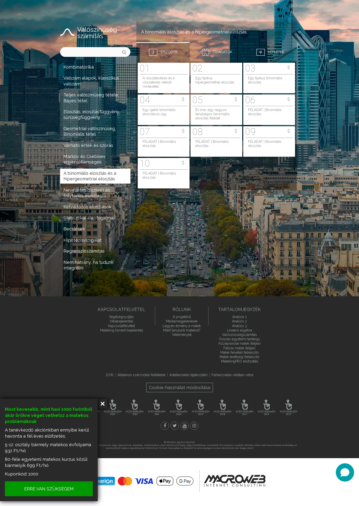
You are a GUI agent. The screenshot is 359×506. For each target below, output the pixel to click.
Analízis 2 (239, 321)
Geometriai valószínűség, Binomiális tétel (89, 131)
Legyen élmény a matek (182, 326)
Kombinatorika (78, 67)
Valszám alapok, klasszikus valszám (91, 80)
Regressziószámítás (84, 251)
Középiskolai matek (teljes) (240, 343)
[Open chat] (345, 472)
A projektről (182, 317)
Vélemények (182, 335)
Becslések (74, 228)
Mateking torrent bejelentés (121, 330)
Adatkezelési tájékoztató (188, 375)
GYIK (110, 375)
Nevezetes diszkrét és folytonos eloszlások (86, 192)
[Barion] (144, 481)
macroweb (234, 480)
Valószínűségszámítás (239, 335)
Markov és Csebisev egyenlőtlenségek (84, 159)
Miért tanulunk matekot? (182, 330)
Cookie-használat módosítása (179, 387)
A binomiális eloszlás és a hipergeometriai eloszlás (89, 176)
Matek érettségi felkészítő (239, 357)
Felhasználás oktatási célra (232, 375)
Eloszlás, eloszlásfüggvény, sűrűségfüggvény (91, 114)
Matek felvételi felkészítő (239, 352)
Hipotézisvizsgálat (82, 240)
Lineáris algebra (239, 330)
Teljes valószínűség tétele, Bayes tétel (91, 97)
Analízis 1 (239, 317)
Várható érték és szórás (88, 145)
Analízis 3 (239, 326)
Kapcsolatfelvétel (121, 326)
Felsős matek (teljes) (239, 348)
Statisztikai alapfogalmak (89, 217)
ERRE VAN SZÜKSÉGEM (49, 488)
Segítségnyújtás (121, 317)
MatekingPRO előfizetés (239, 361)
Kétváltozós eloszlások (87, 206)
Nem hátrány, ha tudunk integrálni (88, 265)
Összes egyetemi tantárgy (239, 339)
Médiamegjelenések (182, 321)
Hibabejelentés (121, 321)
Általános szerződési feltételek (141, 375)
